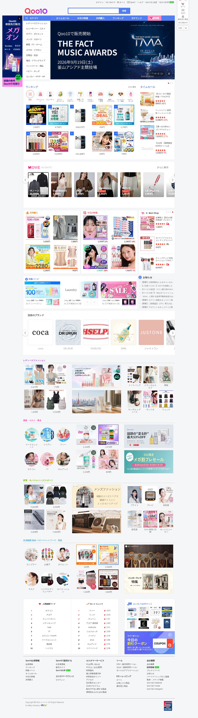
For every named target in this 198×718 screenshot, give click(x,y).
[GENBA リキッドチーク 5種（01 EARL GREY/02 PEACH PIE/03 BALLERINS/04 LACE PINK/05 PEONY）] (123, 257)
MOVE (34, 167)
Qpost (133, 2)
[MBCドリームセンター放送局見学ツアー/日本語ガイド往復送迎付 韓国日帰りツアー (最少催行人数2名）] (167, 612)
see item (137, 368)
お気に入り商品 (122, 683)
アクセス (90, 680)
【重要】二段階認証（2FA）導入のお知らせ (158, 304)
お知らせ (147, 277)
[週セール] (118, 289)
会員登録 (29, 664)
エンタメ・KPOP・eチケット (38, 76)
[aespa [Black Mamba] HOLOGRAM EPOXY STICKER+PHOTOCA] (144, 612)
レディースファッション (36, 23)
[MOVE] (154, 18)
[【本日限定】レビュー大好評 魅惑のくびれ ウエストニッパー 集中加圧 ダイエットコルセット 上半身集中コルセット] (65, 257)
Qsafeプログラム (93, 686)
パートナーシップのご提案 (158, 677)
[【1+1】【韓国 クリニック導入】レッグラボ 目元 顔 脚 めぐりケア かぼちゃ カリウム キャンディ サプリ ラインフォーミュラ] (95, 257)
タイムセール (147, 86)
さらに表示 (132, 87)
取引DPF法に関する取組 (96, 689)
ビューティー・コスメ (35, 28)
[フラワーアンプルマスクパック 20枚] (38, 228)
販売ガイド (60, 667)
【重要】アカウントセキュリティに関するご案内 (158, 307)
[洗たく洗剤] (80, 289)
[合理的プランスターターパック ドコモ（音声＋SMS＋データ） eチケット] (167, 623)
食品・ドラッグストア (35, 60)
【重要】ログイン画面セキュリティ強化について (158, 300)
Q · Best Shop (152, 213)
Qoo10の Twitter (153, 686)
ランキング (32, 86)
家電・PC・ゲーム (34, 44)
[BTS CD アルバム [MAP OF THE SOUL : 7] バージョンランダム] (155, 612)
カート (122, 2)
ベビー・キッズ (33, 71)
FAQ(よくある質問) (94, 667)
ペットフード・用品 (34, 66)
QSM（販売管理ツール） (126, 664)
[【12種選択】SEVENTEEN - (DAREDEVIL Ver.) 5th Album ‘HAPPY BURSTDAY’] (144, 623)
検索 (124, 11)
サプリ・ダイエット (34, 34)
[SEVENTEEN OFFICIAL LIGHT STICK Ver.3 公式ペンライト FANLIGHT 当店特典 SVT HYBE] (132, 623)
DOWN (186, 28)
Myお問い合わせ (93, 664)
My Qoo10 (110, 2)
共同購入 (34, 213)
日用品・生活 (32, 55)
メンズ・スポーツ (33, 39)
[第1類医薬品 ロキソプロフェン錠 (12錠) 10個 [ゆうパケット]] (123, 228)
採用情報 (150, 667)
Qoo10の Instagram (155, 689)
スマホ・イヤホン (33, 50)
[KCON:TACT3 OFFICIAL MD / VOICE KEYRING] (132, 612)
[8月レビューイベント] (42, 289)
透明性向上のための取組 (96, 692)
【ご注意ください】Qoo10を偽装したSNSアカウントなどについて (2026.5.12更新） (158, 286)
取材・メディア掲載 (155, 680)
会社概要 (150, 664)
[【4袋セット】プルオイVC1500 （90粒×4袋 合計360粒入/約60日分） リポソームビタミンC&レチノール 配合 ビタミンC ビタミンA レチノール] (38, 257)
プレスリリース (153, 670)
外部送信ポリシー (93, 677)
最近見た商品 (122, 686)
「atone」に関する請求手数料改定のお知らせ (158, 296)
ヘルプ (140, 2)
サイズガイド (183, 22)
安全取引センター (93, 683)
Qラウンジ (60, 680)
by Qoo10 (46, 167)
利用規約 (90, 670)
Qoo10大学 (164, 2)
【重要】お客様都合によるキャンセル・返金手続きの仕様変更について (158, 282)
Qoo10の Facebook (154, 683)
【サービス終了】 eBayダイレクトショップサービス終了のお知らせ (158, 293)
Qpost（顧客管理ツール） (127, 667)
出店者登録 (60, 664)
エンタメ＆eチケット (142, 604)
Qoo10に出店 (151, 2)
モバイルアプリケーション (127, 670)
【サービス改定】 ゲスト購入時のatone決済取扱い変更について (158, 289)
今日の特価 (92, 213)
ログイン (100, 2)
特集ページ (34, 279)
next (172, 180)
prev (25, 180)
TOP (180, 28)
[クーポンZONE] (150, 642)
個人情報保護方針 (93, 673)
